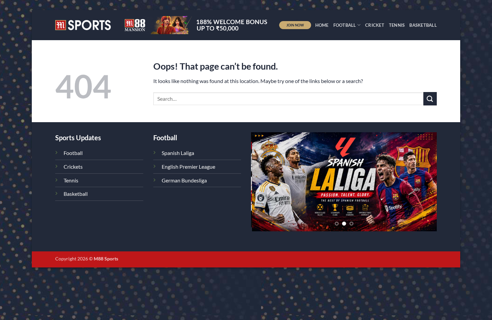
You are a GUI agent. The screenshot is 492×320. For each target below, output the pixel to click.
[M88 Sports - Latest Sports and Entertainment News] (83, 25)
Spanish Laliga (178, 153)
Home (322, 25)
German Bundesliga (184, 180)
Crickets (73, 166)
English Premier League (188, 166)
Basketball (423, 25)
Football (344, 25)
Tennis (397, 25)
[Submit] (430, 98)
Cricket (374, 25)
